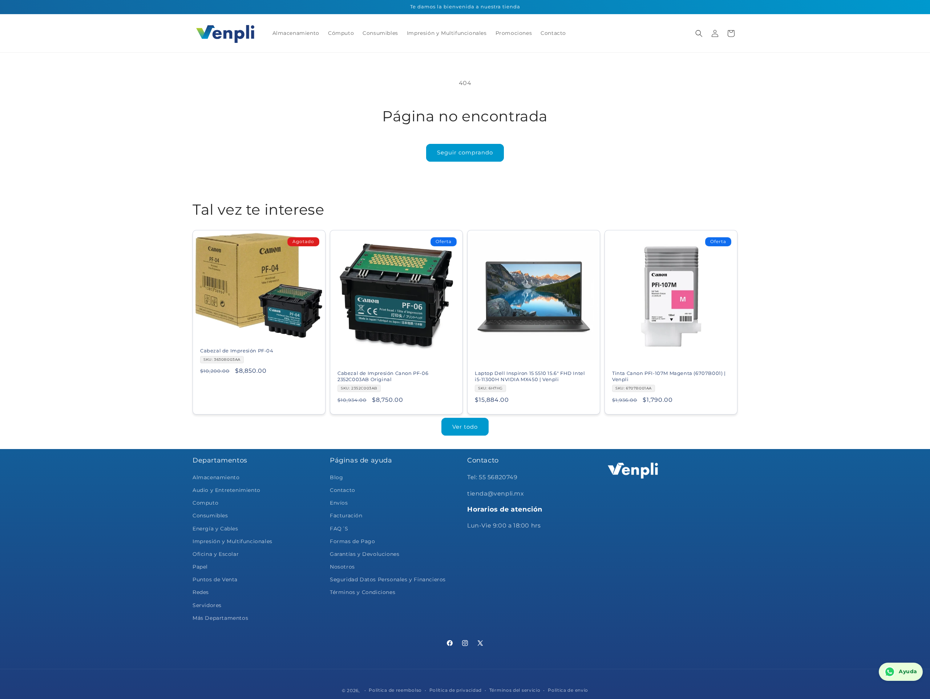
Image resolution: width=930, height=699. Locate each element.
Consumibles (210, 515)
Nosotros (342, 566)
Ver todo (465, 426)
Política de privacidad (455, 689)
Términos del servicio (515, 689)
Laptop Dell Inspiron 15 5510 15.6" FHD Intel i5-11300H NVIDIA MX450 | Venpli (530, 376)
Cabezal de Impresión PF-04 (237, 350)
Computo (205, 503)
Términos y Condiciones (362, 592)
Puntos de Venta (215, 579)
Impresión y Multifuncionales (232, 541)
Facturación (346, 515)
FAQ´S (339, 528)
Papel (200, 566)
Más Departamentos (220, 617)
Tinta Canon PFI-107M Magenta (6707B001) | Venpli (669, 376)
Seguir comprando (465, 152)
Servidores (207, 605)
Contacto (342, 489)
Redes (201, 592)
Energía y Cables (215, 528)
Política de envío (568, 689)
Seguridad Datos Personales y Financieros (388, 579)
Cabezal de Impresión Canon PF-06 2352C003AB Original (382, 376)
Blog (336, 477)
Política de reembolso (395, 689)
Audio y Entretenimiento (226, 489)
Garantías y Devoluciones (364, 553)
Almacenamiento (216, 477)
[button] (699, 33)
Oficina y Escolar (216, 553)
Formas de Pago (352, 541)
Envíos (339, 503)
